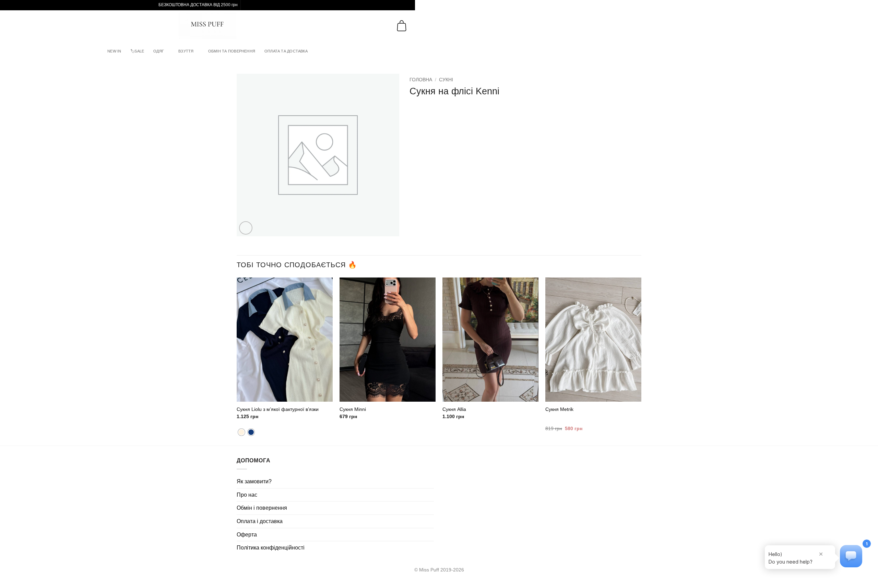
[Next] (641, 361)
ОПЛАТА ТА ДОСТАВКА (286, 51)
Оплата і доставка (260, 521)
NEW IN (114, 51)
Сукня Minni (353, 409)
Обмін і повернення (262, 508)
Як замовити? (254, 481)
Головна (421, 79)
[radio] (251, 432)
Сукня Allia (454, 409)
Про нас (247, 495)
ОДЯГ (158, 51)
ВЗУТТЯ (185, 51)
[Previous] (237, 361)
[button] (10, 25)
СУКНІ (446, 79)
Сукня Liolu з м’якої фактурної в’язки (278, 409)
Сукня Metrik (559, 409)
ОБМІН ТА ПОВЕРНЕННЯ (231, 51)
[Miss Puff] (208, 25)
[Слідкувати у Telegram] (253, 5)
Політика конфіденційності (271, 548)
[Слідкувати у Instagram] (247, 5)
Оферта (247, 534)
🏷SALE (137, 51)
